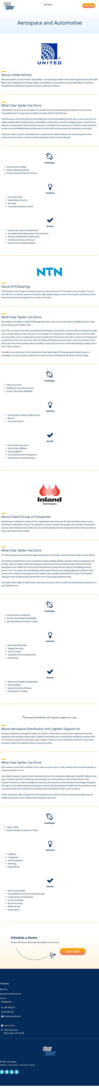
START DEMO (89, 5)
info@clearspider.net (12, 1016)
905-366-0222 (8, 1012)
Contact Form (9, 1025)
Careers (3, 998)
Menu (49, 4)
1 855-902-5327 (9, 1007)
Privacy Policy (13, 1065)
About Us (3, 989)
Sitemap (3, 1065)
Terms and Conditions (27, 1065)
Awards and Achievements (10, 994)
